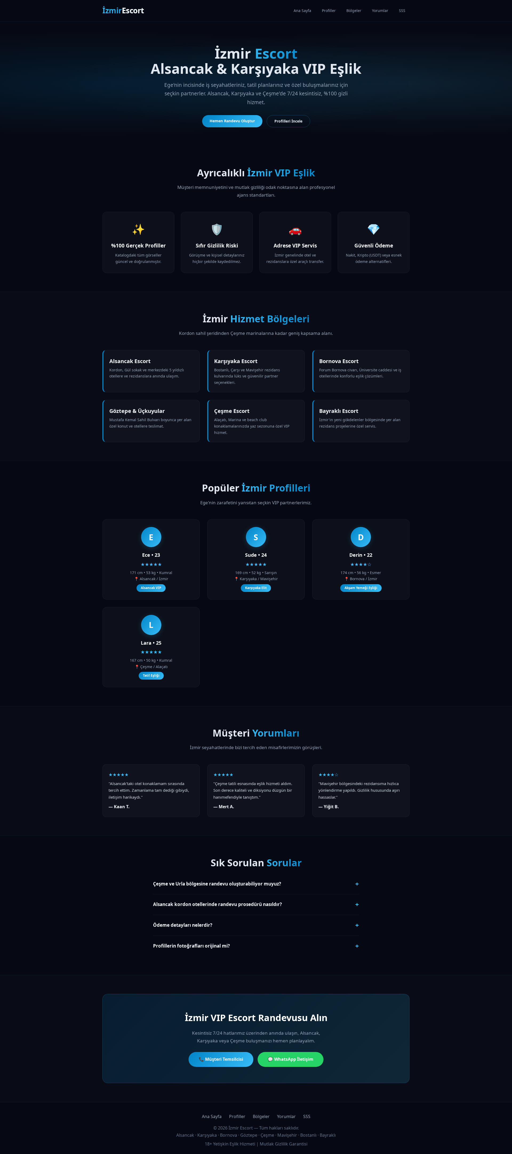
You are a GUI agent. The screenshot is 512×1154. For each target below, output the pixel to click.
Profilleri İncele (288, 121)
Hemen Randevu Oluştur (232, 120)
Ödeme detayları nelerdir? (256, 925)
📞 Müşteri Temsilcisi (221, 1059)
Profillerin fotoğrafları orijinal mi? (256, 945)
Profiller (329, 10)
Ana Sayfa (302, 10)
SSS (402, 10)
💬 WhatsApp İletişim (290, 1059)
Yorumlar (380, 10)
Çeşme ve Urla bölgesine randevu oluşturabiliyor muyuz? (256, 883)
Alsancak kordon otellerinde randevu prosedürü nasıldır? (256, 904)
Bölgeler (353, 10)
